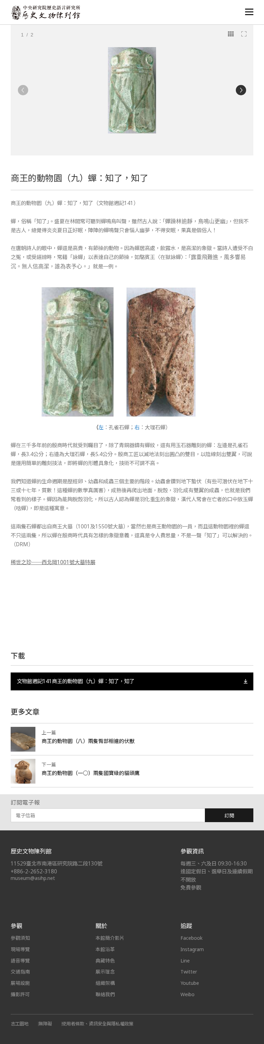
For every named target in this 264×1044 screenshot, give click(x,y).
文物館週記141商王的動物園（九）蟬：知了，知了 (75, 681)
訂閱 (229, 815)
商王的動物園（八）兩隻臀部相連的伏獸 (88, 741)
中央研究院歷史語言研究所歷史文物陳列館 (45, 12)
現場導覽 (20, 949)
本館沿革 (105, 949)
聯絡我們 (105, 994)
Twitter (188, 971)
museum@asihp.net (33, 878)
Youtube (189, 983)
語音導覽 (20, 960)
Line (185, 960)
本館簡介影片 (110, 938)
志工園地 (20, 1024)
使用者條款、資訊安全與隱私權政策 (97, 1024)
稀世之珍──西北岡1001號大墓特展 (53, 562)
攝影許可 (20, 994)
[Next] (241, 90)
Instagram (192, 949)
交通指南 (20, 971)
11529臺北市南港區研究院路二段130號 (56, 863)
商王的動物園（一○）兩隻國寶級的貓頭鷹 (91, 772)
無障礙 (45, 1024)
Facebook (191, 938)
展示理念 (105, 971)
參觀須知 (20, 938)
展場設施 (20, 983)
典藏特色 (105, 960)
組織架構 (105, 983)
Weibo (187, 994)
